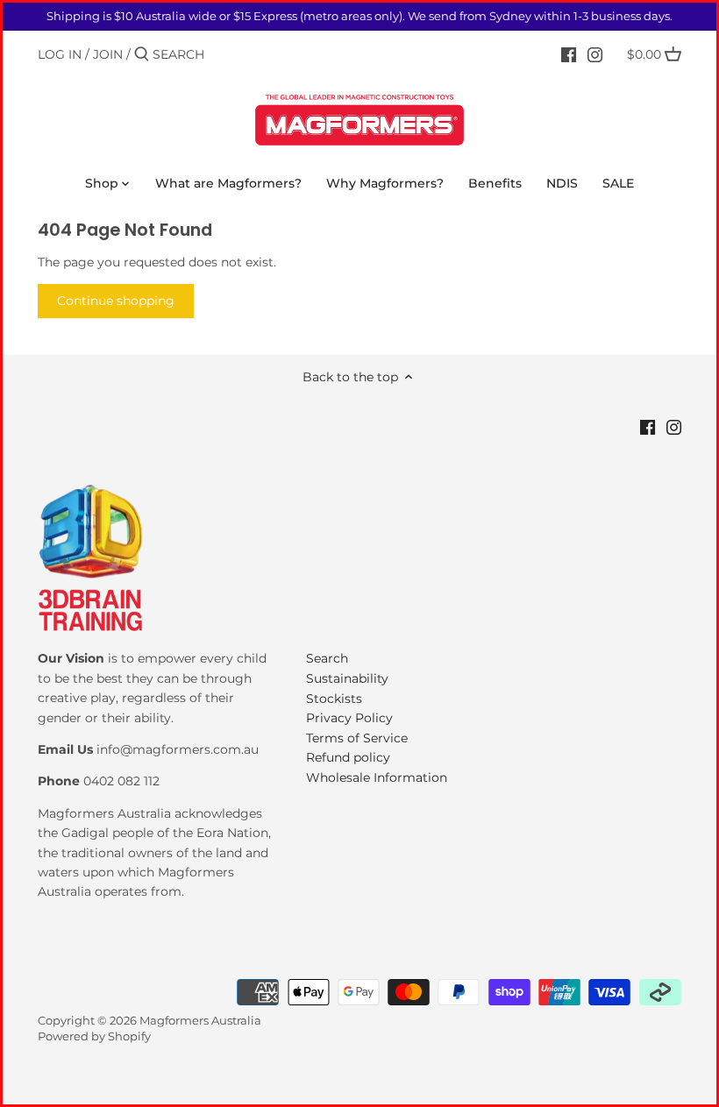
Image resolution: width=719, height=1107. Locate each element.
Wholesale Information (376, 777)
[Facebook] (568, 53)
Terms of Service (357, 738)
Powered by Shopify (94, 1036)
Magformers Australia (200, 1020)
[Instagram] (594, 53)
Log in (60, 54)
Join (108, 54)
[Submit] (141, 54)
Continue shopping (115, 301)
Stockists (334, 698)
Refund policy (348, 757)
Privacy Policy (349, 718)
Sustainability (347, 678)
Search (327, 658)
